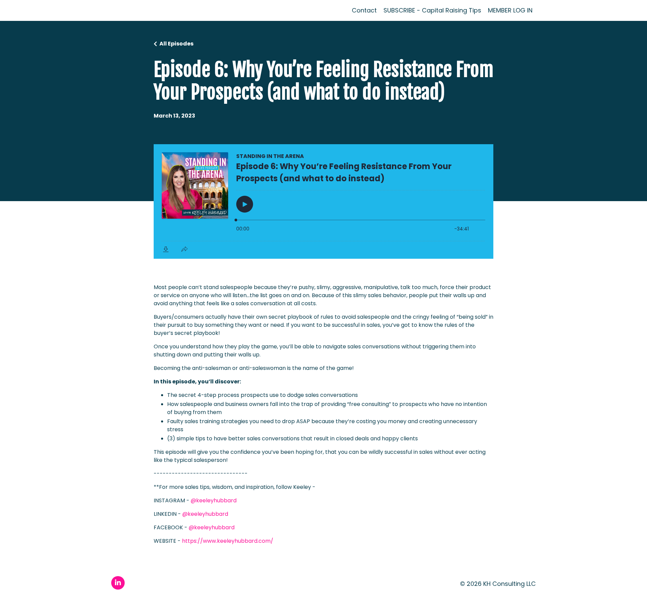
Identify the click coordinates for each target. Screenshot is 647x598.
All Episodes (176, 44)
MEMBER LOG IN (510, 10)
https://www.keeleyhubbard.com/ (227, 541)
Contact (364, 10)
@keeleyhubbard (214, 500)
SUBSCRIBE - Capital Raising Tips (432, 10)
